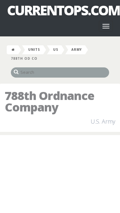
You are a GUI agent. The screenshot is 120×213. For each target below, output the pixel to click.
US (55, 49)
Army (76, 49)
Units (34, 49)
